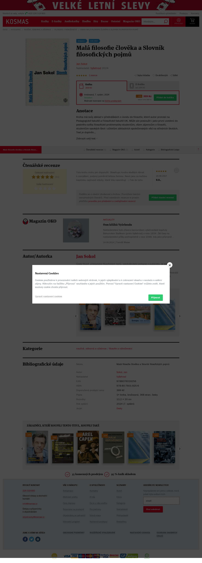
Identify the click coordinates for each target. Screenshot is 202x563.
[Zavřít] (169, 265)
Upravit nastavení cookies (48, 296)
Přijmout (155, 297)
